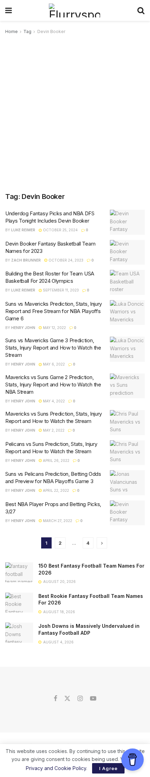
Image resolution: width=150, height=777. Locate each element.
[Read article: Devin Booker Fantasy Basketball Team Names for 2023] (127, 252)
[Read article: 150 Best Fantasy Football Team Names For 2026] (19, 572)
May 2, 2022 (53, 430)
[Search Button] (141, 10)
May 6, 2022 (53, 364)
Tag (27, 31)
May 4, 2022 (53, 401)
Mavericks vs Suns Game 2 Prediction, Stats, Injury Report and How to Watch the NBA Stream (53, 384)
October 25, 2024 (60, 230)
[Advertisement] (75, 114)
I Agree (108, 768)
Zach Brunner (26, 260)
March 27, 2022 (57, 521)
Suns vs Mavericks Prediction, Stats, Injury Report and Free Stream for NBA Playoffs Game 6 (53, 311)
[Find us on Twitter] (67, 699)
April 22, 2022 (55, 490)
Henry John (23, 328)
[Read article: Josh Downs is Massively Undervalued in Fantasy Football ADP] (19, 632)
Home (11, 31)
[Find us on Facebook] (55, 699)
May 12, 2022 (54, 328)
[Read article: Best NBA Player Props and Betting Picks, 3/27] (127, 513)
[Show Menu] (8, 10)
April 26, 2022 (55, 460)
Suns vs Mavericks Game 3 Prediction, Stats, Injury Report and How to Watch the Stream (53, 347)
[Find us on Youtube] (93, 699)
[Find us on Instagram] (80, 699)
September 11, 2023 (60, 290)
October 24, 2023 (65, 260)
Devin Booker (51, 31)
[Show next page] (102, 542)
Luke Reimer (23, 230)
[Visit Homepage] (74, 10)
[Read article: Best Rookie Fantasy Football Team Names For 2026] (19, 602)
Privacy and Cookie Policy (56, 768)
